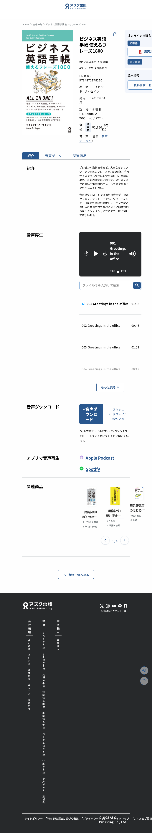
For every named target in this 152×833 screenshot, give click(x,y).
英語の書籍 (43, 680)
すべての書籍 (43, 640)
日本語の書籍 (43, 661)
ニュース (29, 689)
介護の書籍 (43, 766)
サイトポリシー (33, 818)
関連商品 (79, 155)
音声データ (53, 155)
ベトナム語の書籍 (43, 744)
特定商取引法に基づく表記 (63, 818)
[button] (105, 541)
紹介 (30, 155)
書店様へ (58, 626)
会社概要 (29, 645)
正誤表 (43, 799)
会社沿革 (29, 659)
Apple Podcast (100, 457)
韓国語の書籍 (43, 700)
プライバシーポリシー (96, 818)
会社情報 (29, 626)
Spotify (93, 469)
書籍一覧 (37, 24)
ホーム (25, 24)
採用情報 (29, 704)
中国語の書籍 (43, 720)
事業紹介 (29, 674)
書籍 (43, 623)
